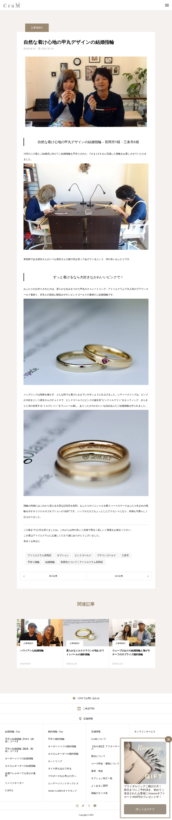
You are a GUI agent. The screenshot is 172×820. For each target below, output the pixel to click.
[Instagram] (77, 805)
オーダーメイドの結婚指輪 (19, 758)
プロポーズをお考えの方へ (62, 776)
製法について (98, 756)
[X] (89, 805)
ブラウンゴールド (106, 555)
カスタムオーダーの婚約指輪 (63, 754)
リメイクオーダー (14, 783)
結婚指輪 (50, 562)
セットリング (55, 761)
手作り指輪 (33, 562)
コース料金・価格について (105, 763)
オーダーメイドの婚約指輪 (62, 746)
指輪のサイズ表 (99, 793)
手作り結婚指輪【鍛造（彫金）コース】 (19, 750)
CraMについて (98, 739)
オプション (63, 555)
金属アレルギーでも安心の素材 (20, 774)
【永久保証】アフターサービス (106, 747)
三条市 (125, 555)
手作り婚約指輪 (56, 739)
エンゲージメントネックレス (63, 783)
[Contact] (95, 805)
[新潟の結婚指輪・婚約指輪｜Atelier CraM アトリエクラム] (14, 5)
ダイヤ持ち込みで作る (60, 769)
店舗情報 (96, 732)
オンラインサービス (144, 732)
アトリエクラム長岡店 (39, 555)
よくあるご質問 (99, 786)
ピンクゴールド (83, 555)
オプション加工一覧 (101, 778)
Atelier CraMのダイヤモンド (62, 791)
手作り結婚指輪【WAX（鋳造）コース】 (19, 740)
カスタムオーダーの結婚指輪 (20, 766)
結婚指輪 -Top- (12, 732)
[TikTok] (83, 805)
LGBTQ (9, 790)
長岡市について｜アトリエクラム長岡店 (82, 562)
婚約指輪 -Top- (55, 732)
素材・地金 (97, 771)
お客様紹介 (37, 27)
